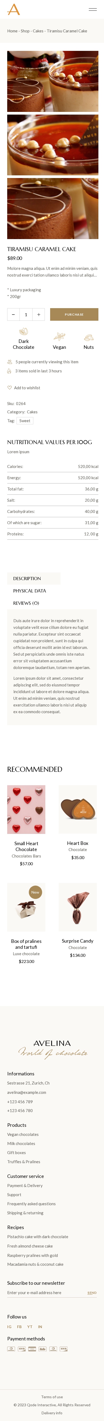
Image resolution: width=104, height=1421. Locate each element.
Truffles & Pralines (23, 1161)
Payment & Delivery (25, 1185)
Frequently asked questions (31, 1203)
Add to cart (21, 803)
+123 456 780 (20, 1110)
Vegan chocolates (23, 1134)
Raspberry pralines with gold (32, 1255)
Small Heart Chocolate (26, 846)
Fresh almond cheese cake (30, 1246)
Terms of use (52, 1396)
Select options (72, 803)
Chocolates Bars (26, 856)
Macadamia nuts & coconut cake (35, 1264)
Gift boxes (16, 1152)
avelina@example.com (26, 1092)
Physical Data (29, 591)
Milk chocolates (21, 1143)
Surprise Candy (77, 941)
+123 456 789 (20, 1101)
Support (14, 1194)
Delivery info (52, 1413)
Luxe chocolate (26, 954)
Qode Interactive (41, 1405)
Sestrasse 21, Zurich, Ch (28, 1082)
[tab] (34, 578)
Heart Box (77, 843)
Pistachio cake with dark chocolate (37, 1236)
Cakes (32, 411)
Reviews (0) (26, 603)
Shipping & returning (25, 1212)
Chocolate (78, 850)
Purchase (74, 314)
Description (27, 578)
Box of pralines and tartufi (26, 944)
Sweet (24, 420)
